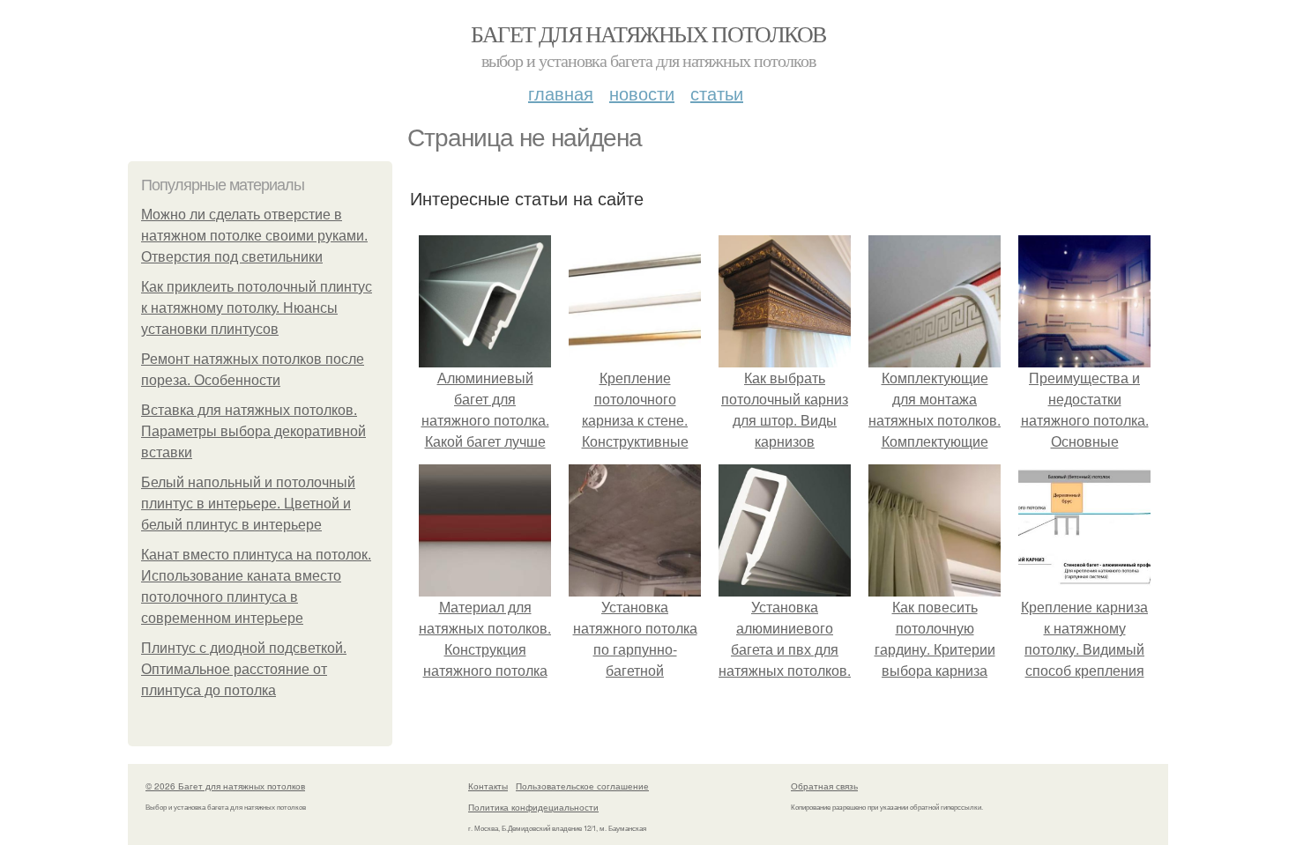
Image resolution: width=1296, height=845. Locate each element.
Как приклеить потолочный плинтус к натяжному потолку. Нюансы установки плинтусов (256, 308)
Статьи (716, 93)
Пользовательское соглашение (582, 786)
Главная (560, 93)
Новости (641, 93)
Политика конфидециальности (533, 807)
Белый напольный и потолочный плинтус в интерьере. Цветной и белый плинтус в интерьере (248, 503)
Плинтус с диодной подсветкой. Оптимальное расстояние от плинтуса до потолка (243, 669)
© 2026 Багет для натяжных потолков (225, 786)
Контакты (488, 786)
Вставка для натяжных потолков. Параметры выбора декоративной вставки (253, 431)
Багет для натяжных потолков (648, 33)
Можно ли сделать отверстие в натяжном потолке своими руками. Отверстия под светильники (254, 235)
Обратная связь (824, 786)
